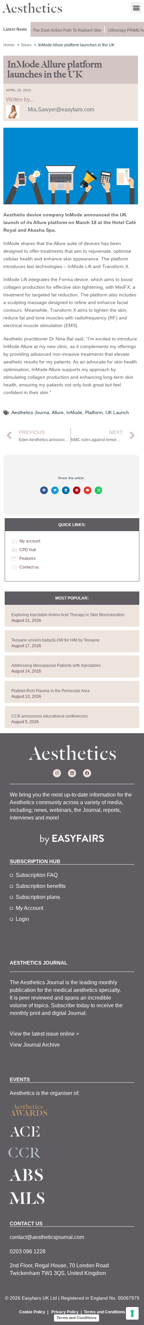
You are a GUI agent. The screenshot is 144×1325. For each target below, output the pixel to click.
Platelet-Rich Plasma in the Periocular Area (50, 691)
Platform (94, 412)
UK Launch (117, 412)
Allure (58, 412)
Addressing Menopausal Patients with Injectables (56, 665)
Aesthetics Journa (30, 412)
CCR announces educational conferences (49, 716)
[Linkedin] (72, 773)
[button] (136, 7)
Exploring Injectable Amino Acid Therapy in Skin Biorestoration (68, 614)
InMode (74, 412)
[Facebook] (87, 773)
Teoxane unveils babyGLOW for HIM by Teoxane (55, 640)
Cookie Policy (32, 1312)
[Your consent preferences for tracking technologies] (132, 1313)
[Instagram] (57, 773)
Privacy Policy (65, 1312)
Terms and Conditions (104, 1312)
